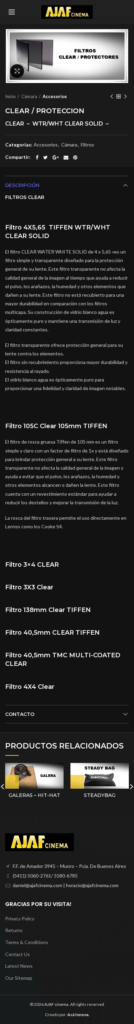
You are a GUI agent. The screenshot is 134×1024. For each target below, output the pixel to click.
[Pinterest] (75, 157)
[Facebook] (37, 157)
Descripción (22, 185)
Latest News (19, 966)
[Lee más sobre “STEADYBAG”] (77, 782)
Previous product (111, 96)
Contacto (19, 714)
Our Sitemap (18, 978)
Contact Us (17, 954)
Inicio (10, 96)
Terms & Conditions (26, 942)
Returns (14, 930)
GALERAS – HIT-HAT (34, 795)
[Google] (55, 157)
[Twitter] (45, 157)
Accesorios (55, 96)
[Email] (66, 157)
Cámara (29, 96)
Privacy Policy (19, 918)
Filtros (87, 145)
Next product (125, 96)
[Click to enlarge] (17, 71)
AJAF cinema (56, 1004)
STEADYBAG (99, 795)
